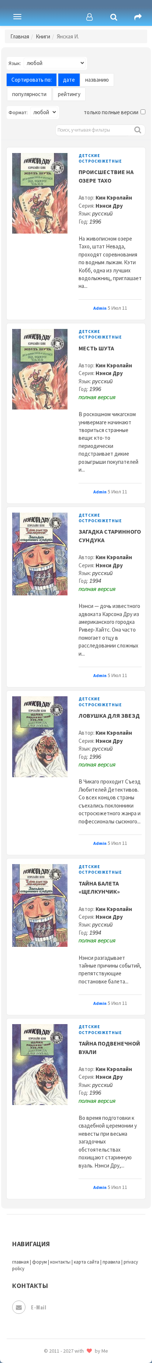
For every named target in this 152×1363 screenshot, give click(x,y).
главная (20, 1262)
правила (111, 1262)
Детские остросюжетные (100, 158)
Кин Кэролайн (114, 197)
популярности (29, 94)
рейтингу (69, 94)
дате (69, 79)
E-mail (38, 1307)
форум (39, 1262)
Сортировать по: (31, 79)
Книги (43, 36)
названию (97, 79)
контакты (60, 1262)
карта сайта (86, 1262)
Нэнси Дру (109, 205)
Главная (19, 36)
